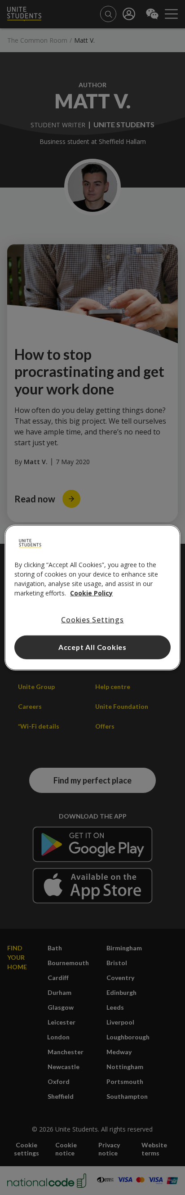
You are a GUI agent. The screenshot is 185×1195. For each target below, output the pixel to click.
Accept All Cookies (92, 647)
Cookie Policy (91, 592)
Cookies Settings (92, 619)
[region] (92, 597)
